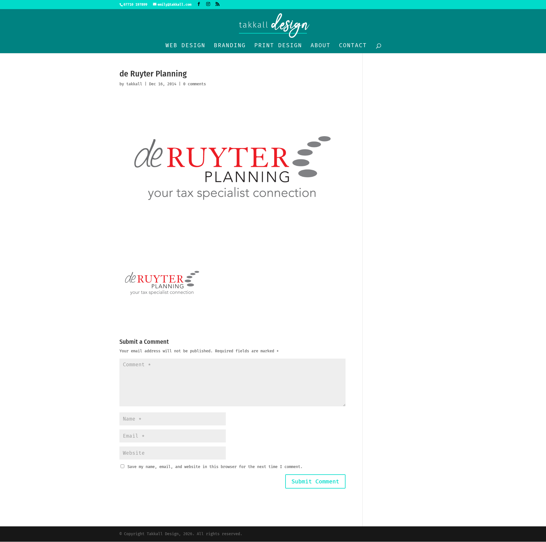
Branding (230, 46)
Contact (353, 46)
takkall (134, 84)
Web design (185, 46)
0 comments (194, 84)
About (320, 46)
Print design (278, 46)
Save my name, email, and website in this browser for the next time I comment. (215, 466)
